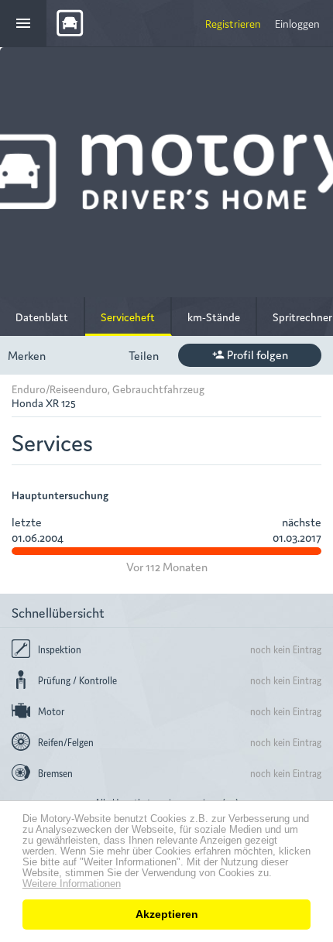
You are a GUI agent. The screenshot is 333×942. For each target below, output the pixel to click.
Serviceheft (128, 317)
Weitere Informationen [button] (71, 884)
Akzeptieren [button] (167, 914)
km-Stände (213, 317)
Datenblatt (41, 317)
